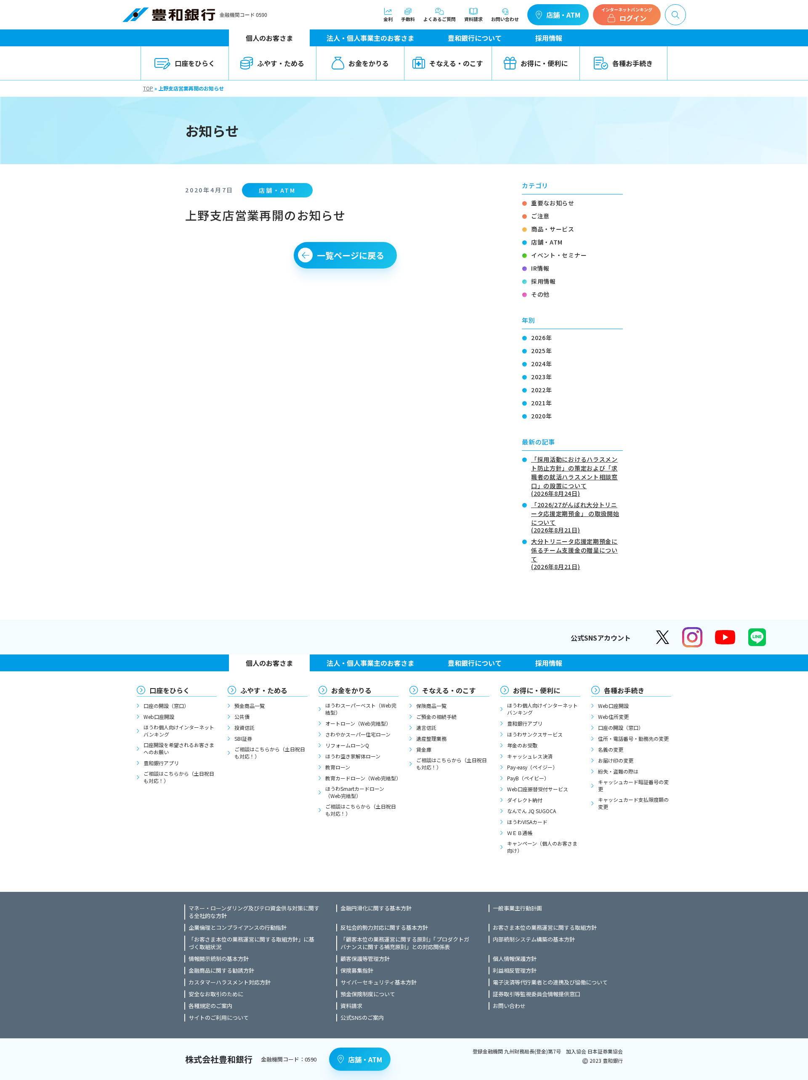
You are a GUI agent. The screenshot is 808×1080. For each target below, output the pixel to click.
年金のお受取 (522, 745)
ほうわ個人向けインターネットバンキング (179, 731)
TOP (148, 88)
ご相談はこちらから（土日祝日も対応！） (179, 777)
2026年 (541, 337)
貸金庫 (423, 749)
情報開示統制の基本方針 (219, 959)
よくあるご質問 (439, 18)
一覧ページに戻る (350, 255)
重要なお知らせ (552, 203)
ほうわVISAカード (527, 821)
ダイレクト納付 (524, 799)
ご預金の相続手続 (436, 716)
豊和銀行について (475, 38)
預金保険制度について (367, 994)
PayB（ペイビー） (528, 778)
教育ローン (337, 767)
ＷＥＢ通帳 (519, 832)
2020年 (541, 416)
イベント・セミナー (559, 255)
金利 (388, 18)
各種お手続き (632, 63)
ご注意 (540, 216)
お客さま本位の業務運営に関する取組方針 (545, 927)
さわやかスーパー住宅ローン (358, 734)
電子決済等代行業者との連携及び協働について (550, 982)
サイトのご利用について (219, 1017)
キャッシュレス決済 (530, 756)
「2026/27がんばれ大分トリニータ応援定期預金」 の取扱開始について (575, 516)
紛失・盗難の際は (618, 771)
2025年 (541, 350)
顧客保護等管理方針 (365, 959)
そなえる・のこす (456, 63)
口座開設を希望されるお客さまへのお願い (179, 748)
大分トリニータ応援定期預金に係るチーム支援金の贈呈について (574, 553)
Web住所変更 (613, 716)
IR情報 (540, 268)
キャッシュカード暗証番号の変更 (633, 785)
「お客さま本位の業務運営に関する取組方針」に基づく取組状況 (251, 943)
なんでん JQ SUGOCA (531, 810)
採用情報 (548, 38)
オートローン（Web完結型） (358, 723)
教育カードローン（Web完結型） (362, 778)
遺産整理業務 (431, 738)
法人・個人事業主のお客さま (370, 38)
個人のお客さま (269, 38)
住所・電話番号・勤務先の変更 (633, 738)
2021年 (541, 403)
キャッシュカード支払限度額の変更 (633, 803)
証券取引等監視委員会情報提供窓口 (536, 994)
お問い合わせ (505, 18)
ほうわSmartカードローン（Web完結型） (354, 792)
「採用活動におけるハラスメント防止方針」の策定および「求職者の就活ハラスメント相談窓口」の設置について (574, 475)
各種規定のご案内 (210, 1006)
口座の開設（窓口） (166, 705)
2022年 (541, 390)
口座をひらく (195, 63)
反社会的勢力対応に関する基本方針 (384, 927)
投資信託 (244, 727)
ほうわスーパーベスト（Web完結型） (360, 709)
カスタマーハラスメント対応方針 (230, 982)
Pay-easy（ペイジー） (532, 767)
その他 (540, 294)
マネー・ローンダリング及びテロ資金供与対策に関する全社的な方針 (254, 912)
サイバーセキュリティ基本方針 (378, 982)
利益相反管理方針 (515, 970)
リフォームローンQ (347, 745)
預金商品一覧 (249, 705)
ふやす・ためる (280, 63)
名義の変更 (610, 749)
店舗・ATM (563, 15)
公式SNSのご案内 (362, 1017)
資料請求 (473, 18)
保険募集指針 (356, 970)
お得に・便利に (544, 63)
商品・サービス (552, 229)
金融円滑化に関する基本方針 (376, 908)
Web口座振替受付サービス (537, 789)
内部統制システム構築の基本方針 (534, 939)
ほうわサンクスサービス (535, 734)
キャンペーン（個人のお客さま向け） (542, 847)
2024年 (541, 363)
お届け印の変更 (615, 760)
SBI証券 (243, 738)
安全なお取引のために (216, 994)
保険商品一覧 (431, 705)
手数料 (408, 18)
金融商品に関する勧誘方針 (221, 970)
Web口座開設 (159, 716)
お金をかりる (368, 63)
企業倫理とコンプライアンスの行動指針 (238, 927)
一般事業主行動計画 (517, 908)
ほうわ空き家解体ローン (352, 756)
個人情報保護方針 (515, 959)
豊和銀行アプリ (161, 762)
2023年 (541, 376)
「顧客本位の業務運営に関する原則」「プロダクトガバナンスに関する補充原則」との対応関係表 (404, 943)
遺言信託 (426, 727)
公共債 (242, 716)
